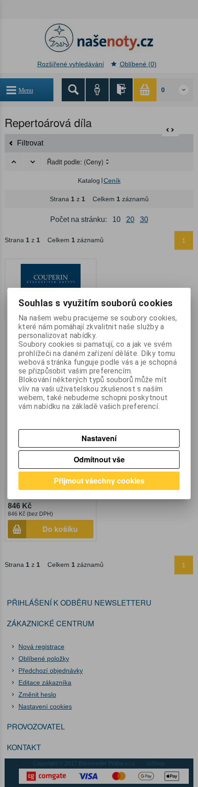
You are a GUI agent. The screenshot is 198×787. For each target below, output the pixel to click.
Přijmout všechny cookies (99, 480)
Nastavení (99, 438)
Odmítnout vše (99, 459)
